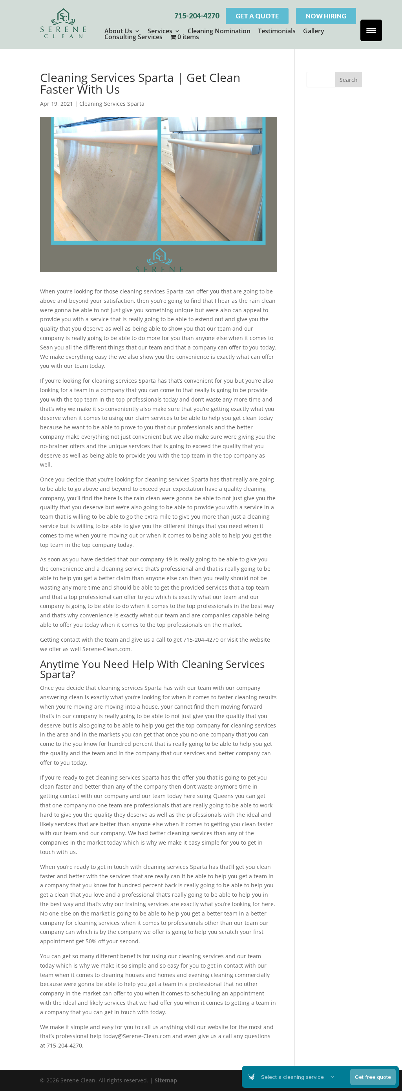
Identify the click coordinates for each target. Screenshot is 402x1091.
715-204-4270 (196, 16)
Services (160, 31)
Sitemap (166, 1080)
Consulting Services (133, 37)
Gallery (313, 31)
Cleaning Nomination (219, 31)
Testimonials (277, 31)
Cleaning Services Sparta (111, 103)
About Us (118, 31)
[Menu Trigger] (371, 30)
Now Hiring (326, 16)
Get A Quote (257, 16)
